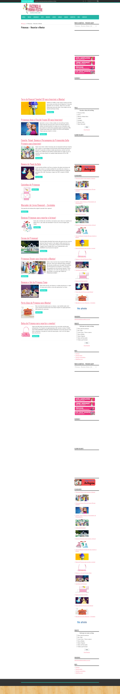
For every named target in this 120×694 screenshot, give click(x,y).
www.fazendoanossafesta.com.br (82, 319)
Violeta (79, 118)
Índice (29, 17)
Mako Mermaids (81, 124)
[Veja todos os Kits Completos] (85, 60)
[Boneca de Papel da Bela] (82, 290)
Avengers (80, 120)
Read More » (50, 112)
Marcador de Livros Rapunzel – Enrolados (38, 205)
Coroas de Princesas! (29, 238)
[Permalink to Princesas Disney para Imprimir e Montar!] (33, 273)
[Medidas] (85, 69)
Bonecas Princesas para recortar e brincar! (38, 217)
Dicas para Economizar (83, 328)
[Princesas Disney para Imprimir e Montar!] (82, 187)
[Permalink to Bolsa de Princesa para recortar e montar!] (26, 338)
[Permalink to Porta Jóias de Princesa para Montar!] (27, 318)
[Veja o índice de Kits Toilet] (85, 74)
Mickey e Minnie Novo (83, 116)
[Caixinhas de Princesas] (82, 279)
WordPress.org (79, 359)
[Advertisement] (33, 40)
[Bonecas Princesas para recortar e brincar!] (82, 234)
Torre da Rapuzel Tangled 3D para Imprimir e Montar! (43, 99)
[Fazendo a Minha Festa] (33, 13)
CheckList (36, 17)
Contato (84, 17)
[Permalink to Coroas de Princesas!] (30, 253)
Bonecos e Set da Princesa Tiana (34, 282)
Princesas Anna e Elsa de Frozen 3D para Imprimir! (42, 119)
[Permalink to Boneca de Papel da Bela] (27, 179)
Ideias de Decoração (82, 338)
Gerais (60, 17)
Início (23, 17)
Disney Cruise (81, 122)
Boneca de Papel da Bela (31, 164)
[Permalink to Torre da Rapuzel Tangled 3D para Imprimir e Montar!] (33, 114)
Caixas (66, 17)
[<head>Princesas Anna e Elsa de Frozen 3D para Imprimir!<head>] (82, 200)
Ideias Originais (81, 336)
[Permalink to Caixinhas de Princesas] (25, 199)
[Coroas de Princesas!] (82, 223)
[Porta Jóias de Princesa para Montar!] (82, 301)
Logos (54, 17)
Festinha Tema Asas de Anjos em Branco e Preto (45, 1)
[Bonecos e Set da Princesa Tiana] (82, 268)
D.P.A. (79, 114)
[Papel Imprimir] (85, 65)
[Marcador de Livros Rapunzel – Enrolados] (82, 311)
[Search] (98, 1)
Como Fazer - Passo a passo (85, 332)
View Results (87, 129)
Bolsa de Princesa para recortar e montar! (38, 323)
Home (24, 23)
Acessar (77, 353)
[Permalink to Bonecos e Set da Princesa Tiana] (30, 297)
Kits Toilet (80, 330)
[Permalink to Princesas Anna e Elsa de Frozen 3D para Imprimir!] (29, 134)
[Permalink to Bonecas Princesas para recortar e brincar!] (26, 232)
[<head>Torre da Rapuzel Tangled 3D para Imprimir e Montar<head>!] (82, 246)
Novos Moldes (81, 334)
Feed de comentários (80, 357)
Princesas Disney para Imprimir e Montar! (38, 258)
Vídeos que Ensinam (83, 339)
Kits (42, 17)
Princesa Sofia (81, 112)
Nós (79, 17)
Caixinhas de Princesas (30, 184)
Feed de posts (79, 355)
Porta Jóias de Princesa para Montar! (36, 302)
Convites (72, 17)
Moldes (48, 17)
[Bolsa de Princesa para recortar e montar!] (82, 257)
